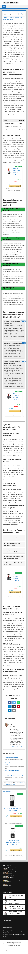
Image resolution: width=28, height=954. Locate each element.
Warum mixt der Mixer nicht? (11, 757)
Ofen (14, 945)
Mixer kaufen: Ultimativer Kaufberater (13, 868)
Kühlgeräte (18, 945)
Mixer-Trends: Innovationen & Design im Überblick (16, 876)
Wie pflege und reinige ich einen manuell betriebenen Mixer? (12, 551)
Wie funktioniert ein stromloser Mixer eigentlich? (13, 538)
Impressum (24, 949)
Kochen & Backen (5, 943)
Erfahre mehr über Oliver (17, 747)
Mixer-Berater (10, 2)
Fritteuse (10, 943)
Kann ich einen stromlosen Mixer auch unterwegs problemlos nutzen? (13, 557)
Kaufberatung (16, 13)
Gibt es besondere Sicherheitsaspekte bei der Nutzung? (13, 563)
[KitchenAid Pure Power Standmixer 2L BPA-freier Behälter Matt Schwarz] (13, 838)
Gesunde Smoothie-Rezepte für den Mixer (16, 880)
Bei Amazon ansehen (14, 186)
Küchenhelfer (10, 945)
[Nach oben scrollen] (25, 951)
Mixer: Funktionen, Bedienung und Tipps (15, 884)
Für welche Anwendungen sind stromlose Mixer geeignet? (12, 544)
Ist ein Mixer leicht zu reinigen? (12, 770)
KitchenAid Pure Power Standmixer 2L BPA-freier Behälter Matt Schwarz (13, 842)
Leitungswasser (22, 943)
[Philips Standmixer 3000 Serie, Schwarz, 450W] (13, 806)
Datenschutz (18, 949)
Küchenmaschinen (16, 943)
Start (10, 13)
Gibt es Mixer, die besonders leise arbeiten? (14, 775)
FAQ (21, 13)
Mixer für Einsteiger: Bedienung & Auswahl (15, 872)
